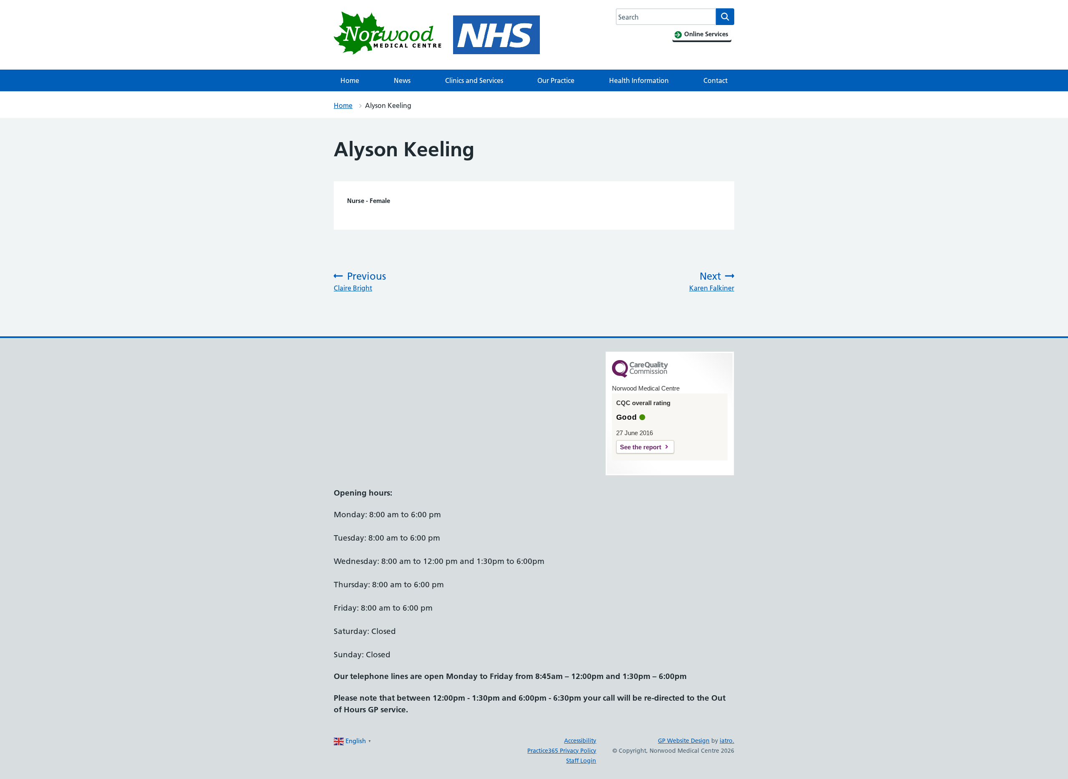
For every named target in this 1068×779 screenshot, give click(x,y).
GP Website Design (684, 740)
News (402, 80)
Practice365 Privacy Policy (561, 750)
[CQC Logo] (640, 375)
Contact (715, 80)
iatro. (727, 740)
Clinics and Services (474, 80)
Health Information (639, 80)
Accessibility (580, 740)
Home (349, 80)
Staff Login (581, 760)
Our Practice (555, 80)
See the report (640, 447)
